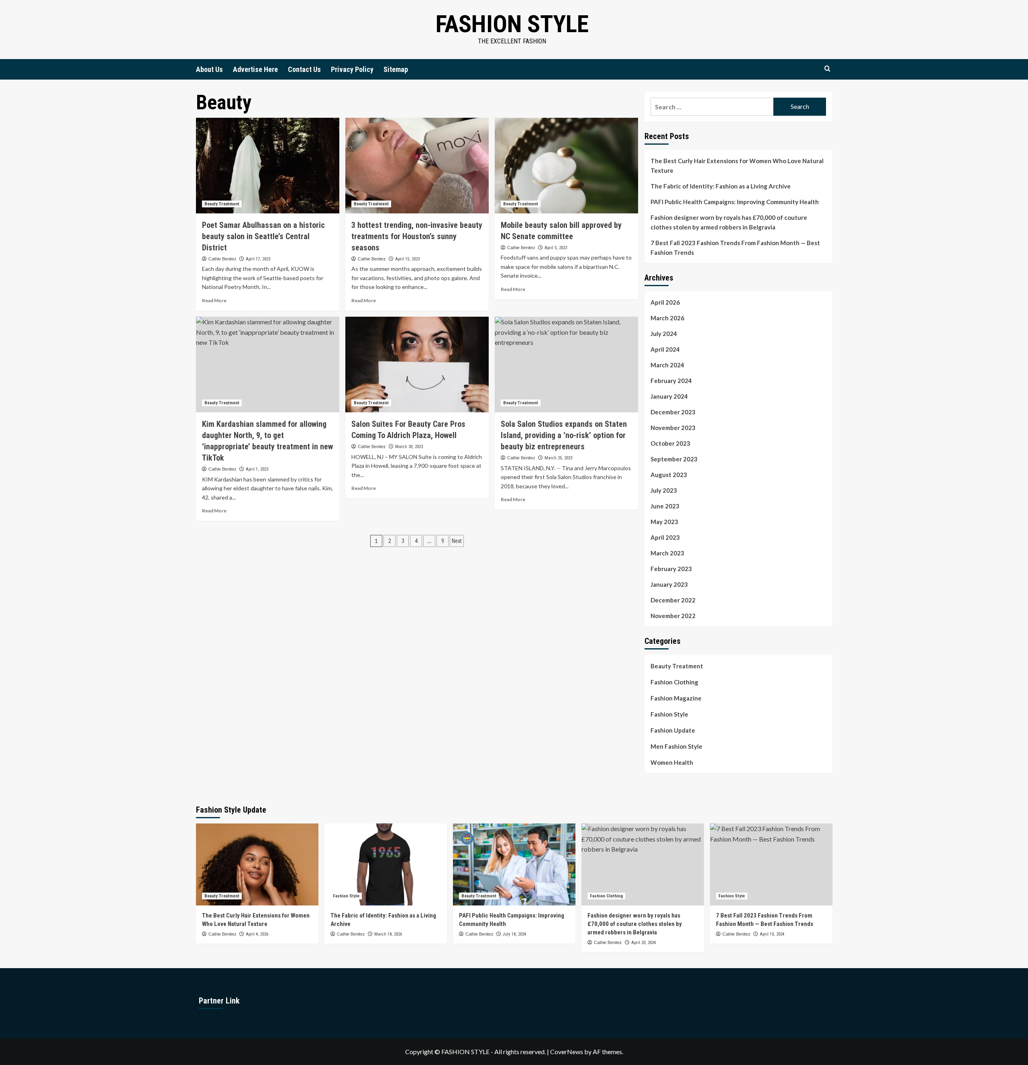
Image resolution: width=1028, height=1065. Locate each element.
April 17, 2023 (258, 259)
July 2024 (664, 333)
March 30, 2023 (409, 446)
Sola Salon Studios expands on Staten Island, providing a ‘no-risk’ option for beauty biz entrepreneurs (564, 435)
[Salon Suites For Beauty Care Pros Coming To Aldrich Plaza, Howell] (417, 364)
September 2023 (674, 459)
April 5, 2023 (556, 247)
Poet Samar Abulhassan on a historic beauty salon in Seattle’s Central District (263, 236)
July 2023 (664, 490)
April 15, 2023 (407, 259)
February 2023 (671, 568)
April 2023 (665, 537)
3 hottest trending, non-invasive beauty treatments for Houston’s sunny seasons (416, 236)
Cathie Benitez (222, 258)
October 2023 (670, 443)
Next (457, 541)
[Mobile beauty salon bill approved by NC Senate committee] (566, 165)
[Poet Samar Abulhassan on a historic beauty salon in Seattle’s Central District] (267, 165)
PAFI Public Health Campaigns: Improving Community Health (735, 201)
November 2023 (673, 427)
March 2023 (667, 553)
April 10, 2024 (772, 934)
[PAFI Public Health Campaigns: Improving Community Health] (514, 864)
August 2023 (669, 474)
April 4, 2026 (257, 934)
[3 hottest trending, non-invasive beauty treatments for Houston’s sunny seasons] (417, 165)
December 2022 (673, 600)
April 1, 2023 (257, 469)
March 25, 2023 (558, 458)
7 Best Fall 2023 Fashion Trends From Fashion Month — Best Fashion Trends (735, 247)
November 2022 (673, 615)
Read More (214, 300)
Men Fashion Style (676, 746)
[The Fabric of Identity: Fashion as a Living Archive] (385, 864)
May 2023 (664, 521)
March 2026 (667, 318)
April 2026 (665, 302)
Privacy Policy (352, 69)
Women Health (672, 762)
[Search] (827, 69)
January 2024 (669, 396)
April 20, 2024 (643, 942)
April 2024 (665, 349)
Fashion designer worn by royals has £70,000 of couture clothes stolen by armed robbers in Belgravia (729, 222)
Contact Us (304, 69)
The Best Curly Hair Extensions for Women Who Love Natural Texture (737, 165)
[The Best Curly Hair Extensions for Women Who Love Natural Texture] (257, 864)
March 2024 (667, 365)
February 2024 (671, 380)
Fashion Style (512, 24)
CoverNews (566, 1051)
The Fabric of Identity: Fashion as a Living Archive (721, 186)
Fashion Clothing (674, 682)
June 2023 (665, 506)
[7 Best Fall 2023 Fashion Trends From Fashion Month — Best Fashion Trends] (771, 864)
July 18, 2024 (514, 934)
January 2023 (669, 584)
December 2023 (673, 412)
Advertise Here (255, 69)
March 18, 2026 (388, 934)
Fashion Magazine (676, 698)
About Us (209, 69)
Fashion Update (673, 730)
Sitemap (395, 69)
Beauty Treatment (221, 204)
